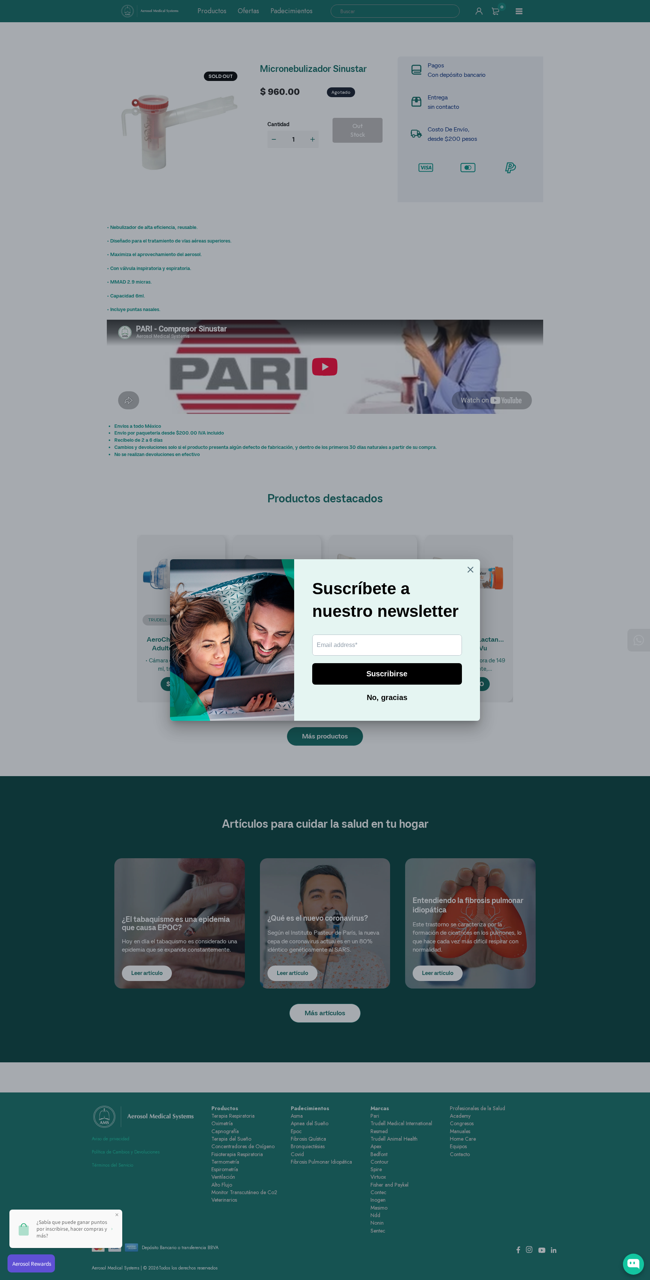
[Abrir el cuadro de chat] (633, 1264)
